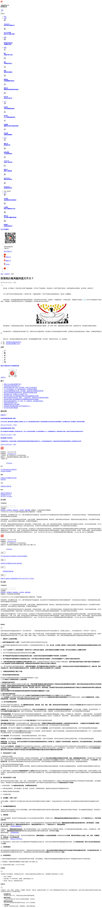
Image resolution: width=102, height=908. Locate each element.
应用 (2, 575)
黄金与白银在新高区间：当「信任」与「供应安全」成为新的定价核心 (23, 401)
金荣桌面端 (14, 578)
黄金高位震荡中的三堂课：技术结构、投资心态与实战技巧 (20, 387)
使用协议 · (10, 510)
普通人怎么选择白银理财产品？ (13, 384)
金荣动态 (14, 469)
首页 (2, 274)
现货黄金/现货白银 (8, 571)
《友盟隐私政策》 (15, 832)
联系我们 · (4, 510)
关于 (2, 552)
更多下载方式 (8, 251)
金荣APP (3, 493)
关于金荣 (3, 469)
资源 (2, 560)
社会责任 (3, 471)
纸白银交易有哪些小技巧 (13, 343)
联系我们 (8, 471)
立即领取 (3, 508)
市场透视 (8, 478)
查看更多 (3, 415)
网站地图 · (28, 510)
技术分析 (14, 478)
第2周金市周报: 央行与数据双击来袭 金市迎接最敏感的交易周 (21, 396)
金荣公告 (8, 469)
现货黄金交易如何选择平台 (13, 342)
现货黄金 (3, 486)
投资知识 (3, 478)
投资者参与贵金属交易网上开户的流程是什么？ (17, 406)
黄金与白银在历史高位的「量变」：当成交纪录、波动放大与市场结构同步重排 (26, 397)
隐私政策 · (16, 510)
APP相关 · (22, 510)
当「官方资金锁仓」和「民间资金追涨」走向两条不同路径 (20, 389)
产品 (2, 567)
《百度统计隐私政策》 (16, 826)
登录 (2, 229)
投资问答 (3, 479)
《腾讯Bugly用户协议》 (16, 839)
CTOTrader (9, 496)
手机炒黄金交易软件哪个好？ (12, 386)
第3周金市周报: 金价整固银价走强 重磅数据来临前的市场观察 (21, 399)
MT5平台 (3, 496)
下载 (2, 10)
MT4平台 (8, 494)
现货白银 (8, 486)
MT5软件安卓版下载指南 (11, 407)
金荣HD (8, 493)
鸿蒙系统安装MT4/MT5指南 (11, 404)
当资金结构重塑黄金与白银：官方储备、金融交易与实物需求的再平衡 (23, 391)
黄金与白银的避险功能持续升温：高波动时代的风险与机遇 (20, 392)
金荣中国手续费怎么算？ (11, 402)
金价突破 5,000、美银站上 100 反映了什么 (15, 394)
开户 (85, 299)
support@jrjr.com (11, 453)
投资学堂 (7, 274)
